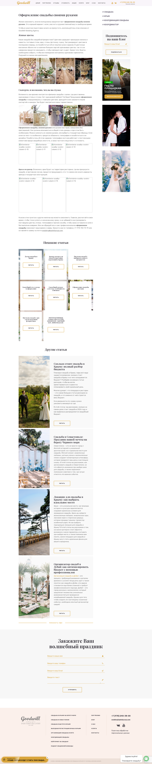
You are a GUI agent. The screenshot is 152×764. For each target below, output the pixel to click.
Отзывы (56, 3)
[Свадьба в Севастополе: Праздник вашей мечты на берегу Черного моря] (34, 458)
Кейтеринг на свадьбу (59, 741)
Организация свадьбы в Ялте (62, 733)
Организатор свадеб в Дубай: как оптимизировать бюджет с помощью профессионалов (71, 568)
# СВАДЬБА (107, 12)
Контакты (101, 3)
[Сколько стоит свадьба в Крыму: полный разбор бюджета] (34, 392)
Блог (87, 3)
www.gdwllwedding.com (65, 761)
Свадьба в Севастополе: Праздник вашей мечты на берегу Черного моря (70, 439)
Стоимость (65, 3)
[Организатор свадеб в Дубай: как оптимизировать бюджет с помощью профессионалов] (34, 587)
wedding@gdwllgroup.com (52, 231)
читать (31, 265)
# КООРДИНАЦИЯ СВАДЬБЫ (115, 20)
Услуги (81, 3)
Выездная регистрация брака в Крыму (66, 728)
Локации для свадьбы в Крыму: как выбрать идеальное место (68, 499)
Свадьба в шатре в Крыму (61, 724)
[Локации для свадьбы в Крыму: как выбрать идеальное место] (34, 522)
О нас (94, 3)
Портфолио (46, 3)
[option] (116, 125)
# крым (106, 16)
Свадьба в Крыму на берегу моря (63, 715)
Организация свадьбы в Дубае (66, 576)
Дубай (38, 3)
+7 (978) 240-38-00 (127, 3)
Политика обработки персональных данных (120, 732)
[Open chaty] (146, 758)
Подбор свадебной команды (62, 746)
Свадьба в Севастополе (60, 720)
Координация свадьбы (60, 737)
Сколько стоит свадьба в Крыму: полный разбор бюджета (69, 366)
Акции (74, 3)
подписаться (116, 52)
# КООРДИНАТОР (110, 24)
